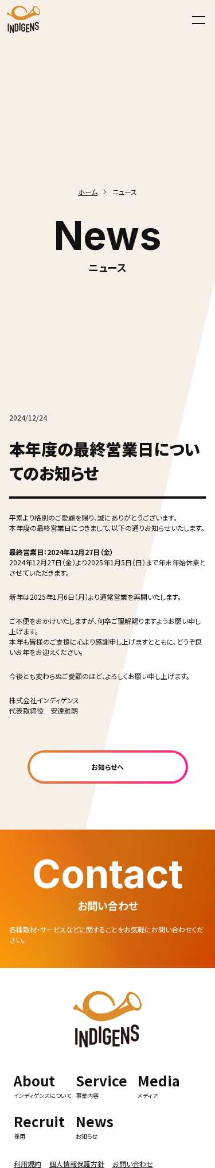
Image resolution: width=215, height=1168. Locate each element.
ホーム (87, 191)
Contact (107, 873)
